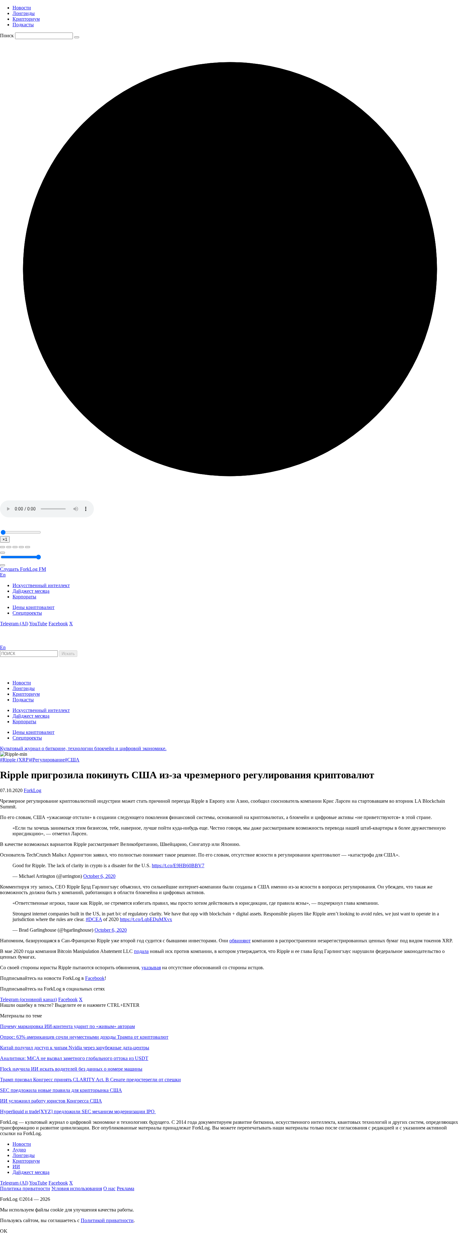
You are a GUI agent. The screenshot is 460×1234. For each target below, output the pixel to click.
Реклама (125, 1188)
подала (141, 951)
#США (72, 759)
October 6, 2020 (99, 876)
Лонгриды (24, 13)
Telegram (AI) (14, 623)
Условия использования (76, 1188)
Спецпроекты (27, 613)
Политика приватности (25, 1188)
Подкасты (23, 24)
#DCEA (94, 919)
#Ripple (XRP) (15, 759)
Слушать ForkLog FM (23, 569)
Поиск (7, 35)
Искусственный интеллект (41, 585)
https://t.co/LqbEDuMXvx (146, 919)
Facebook (58, 623)
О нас (109, 1188)
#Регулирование (47, 759)
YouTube (38, 623)
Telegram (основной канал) (28, 999)
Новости (22, 7)
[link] (17, 641)
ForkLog (32, 790)
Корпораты (24, 596)
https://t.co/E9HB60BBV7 (178, 865)
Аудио (19, 1149)
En (3, 574)
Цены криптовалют (33, 607)
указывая (151, 967)
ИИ (16, 1166)
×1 (5, 539)
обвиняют (240, 940)
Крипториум (26, 19)
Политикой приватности (107, 1220)
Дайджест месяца (31, 591)
